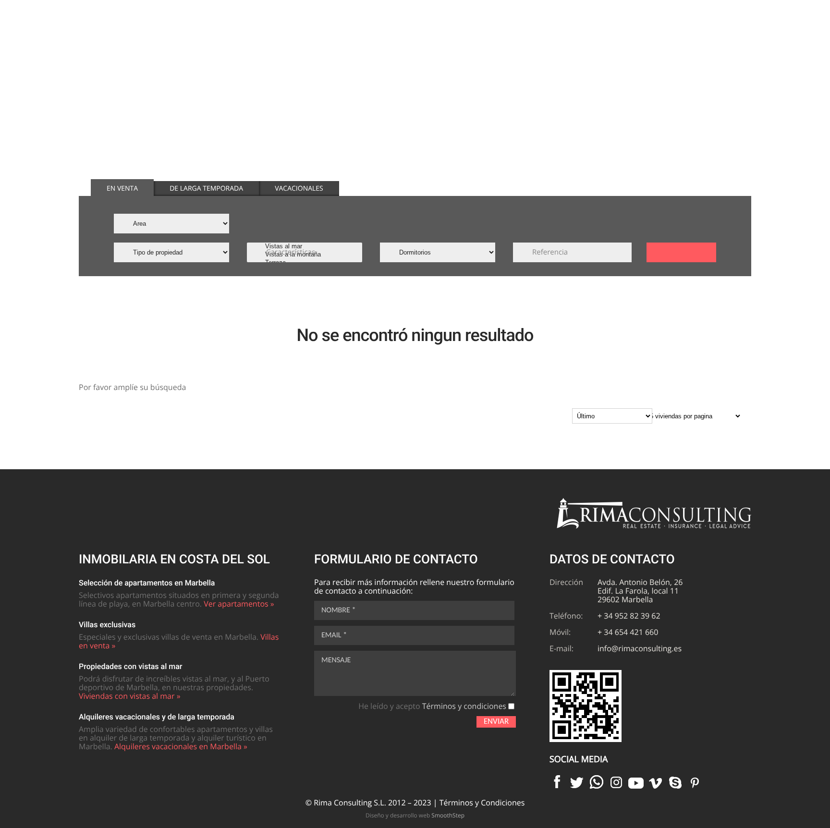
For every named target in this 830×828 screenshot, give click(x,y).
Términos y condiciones (464, 706)
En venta (122, 188)
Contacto (703, 38)
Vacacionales (299, 188)
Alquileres (528, 38)
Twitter (577, 782)
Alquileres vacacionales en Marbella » (180, 746)
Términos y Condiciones (482, 802)
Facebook (557, 782)
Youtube (636, 782)
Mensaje (336, 660)
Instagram (616, 782)
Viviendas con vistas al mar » (130, 696)
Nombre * (338, 610)
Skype (675, 782)
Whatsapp (596, 782)
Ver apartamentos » (239, 603)
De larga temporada (206, 188)
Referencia (550, 252)
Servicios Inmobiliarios (623, 38)
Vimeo (655, 782)
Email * (334, 635)
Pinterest (695, 782)
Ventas (466, 38)
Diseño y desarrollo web (415, 815)
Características (290, 252)
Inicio (415, 38)
